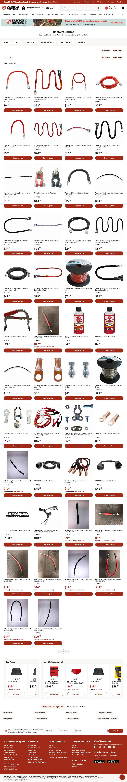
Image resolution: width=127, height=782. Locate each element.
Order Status (8, 745)
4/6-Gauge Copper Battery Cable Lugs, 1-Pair (47, 386)
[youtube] (109, 747)
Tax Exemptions (9, 752)
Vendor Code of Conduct (67, 777)
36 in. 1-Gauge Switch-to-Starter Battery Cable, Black (78, 241)
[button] (58, 2)
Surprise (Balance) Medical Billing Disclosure (16, 777)
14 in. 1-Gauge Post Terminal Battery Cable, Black (107, 289)
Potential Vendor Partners (58, 752)
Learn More (53, 2)
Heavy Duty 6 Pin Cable (44, 481)
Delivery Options (9, 750)
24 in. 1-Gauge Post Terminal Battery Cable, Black (16, 241)
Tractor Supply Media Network (59, 757)
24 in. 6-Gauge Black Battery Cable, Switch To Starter (109, 193)
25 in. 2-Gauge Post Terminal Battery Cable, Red (46, 289)
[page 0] (59, 651)
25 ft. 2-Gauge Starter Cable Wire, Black (109, 386)
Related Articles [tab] (76, 706)
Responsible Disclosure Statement (87, 776)
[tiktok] (114, 747)
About (74, 745)
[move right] (34, 680)
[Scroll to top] (122, 777)
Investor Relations (34, 748)
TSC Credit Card (77, 764)
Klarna (74, 766)
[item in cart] (123, 8)
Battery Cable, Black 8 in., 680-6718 (78, 580)
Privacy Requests (99, 777)
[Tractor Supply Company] (10, 8)
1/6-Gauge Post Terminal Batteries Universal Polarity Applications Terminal (79, 434)
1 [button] (63, 651)
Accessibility (72, 776)
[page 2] (68, 651)
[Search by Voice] (98, 8)
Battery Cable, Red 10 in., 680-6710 (47, 580)
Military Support (33, 755)
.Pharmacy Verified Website (37, 762)
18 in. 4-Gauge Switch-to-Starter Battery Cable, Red (17, 98)
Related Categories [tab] (53, 706)
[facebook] (95, 747)
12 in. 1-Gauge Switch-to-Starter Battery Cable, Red (17, 386)
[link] (40, 35)
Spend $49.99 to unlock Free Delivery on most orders (25, 2)
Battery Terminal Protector (105, 336)
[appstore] (99, 761)
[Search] (62, 8)
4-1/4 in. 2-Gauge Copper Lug (107, 433)
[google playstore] (113, 761)
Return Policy (8, 748)
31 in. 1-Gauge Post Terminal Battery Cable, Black (107, 146)
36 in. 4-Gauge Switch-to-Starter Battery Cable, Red (78, 98)
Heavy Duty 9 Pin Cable (105, 481)
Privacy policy (7, 776)
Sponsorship (53, 748)
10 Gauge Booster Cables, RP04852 (76, 481)
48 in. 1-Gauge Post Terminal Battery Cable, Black (107, 241)
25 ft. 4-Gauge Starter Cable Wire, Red (78, 289)
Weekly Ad (120, 2)
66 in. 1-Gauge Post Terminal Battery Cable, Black (16, 289)
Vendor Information (55, 755)
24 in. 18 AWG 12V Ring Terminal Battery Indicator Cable (46, 531)
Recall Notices (9, 760)
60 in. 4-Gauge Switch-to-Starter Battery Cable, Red (108, 98)
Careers (52, 745)
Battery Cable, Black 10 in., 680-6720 (48, 629)
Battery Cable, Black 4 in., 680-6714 (78, 531)
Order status (76, 2)
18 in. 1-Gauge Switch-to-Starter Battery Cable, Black (17, 193)
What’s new (101, 2)
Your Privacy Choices (19, 776)
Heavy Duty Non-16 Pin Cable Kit (17, 530)
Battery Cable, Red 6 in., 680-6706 (48, 337)
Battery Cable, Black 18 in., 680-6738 (17, 629)
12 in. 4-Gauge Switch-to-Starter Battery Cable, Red (17, 146)
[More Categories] (122, 14)
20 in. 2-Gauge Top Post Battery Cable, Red (78, 146)
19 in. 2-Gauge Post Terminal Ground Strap (46, 241)
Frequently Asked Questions (13, 755)
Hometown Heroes (78, 750)
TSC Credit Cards (89, 2)
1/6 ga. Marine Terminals (45, 193)
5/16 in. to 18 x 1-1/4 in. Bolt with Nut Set (78, 386)
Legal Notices (63, 776)
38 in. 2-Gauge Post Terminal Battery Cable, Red (46, 98)
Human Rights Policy (52, 777)
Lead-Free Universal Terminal (16, 433)
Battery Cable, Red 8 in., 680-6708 (17, 580)
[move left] (8, 680)
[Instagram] (104, 747)
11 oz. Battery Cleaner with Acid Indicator (76, 337)
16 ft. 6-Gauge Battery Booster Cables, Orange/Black (47, 434)
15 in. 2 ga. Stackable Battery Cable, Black (77, 193)
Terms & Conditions (79, 755)
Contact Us (8, 757)
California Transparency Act (50, 776)
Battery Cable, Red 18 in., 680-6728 (108, 580)
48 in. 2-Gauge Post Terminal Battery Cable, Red (46, 146)
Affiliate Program (55, 750)
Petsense (111, 2)
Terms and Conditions (35, 776)
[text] (83, 35)
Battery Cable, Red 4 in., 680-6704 (109, 531)
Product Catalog (33, 757)
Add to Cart (16, 694)
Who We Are (32, 745)
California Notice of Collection (83, 777)
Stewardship (32, 750)
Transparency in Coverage (38, 777)
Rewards (75, 748)
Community (32, 752)
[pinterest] (100, 747)
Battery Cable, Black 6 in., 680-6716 (17, 481)
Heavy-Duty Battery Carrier (15, 336)
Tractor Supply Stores (35, 760)
